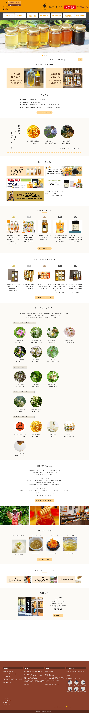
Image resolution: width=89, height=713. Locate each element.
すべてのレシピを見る (44, 559)
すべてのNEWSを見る (44, 112)
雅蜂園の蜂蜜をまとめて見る (44, 500)
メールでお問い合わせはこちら (9, 673)
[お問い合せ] (80, 16)
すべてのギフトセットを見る (44, 297)
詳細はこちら (58, 615)
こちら (58, 193)
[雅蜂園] (5, 10)
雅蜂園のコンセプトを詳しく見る (69, 148)
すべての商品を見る (44, 248)
